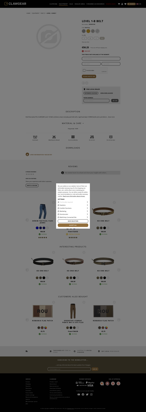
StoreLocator (64, 214)
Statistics (63, 205)
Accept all (73, 225)
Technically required (66, 202)
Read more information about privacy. (74, 196)
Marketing (63, 211)
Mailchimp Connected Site (68, 217)
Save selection (73, 221)
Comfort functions (65, 208)
